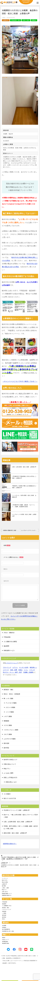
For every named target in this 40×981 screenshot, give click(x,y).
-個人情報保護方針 (6, 929)
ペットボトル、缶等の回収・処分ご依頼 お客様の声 (24, 496)
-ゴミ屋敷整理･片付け (6, 905)
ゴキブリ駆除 (8, 734)
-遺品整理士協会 (5, 943)
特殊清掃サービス (9, 650)
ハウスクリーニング (12, 663)
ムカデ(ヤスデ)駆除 (10, 739)
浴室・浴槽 (13, 670)
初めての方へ (5, 880)
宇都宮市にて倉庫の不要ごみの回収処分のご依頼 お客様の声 (24, 486)
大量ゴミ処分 (25, 20)
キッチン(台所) (23, 667)
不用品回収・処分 (15, 20)
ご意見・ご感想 (5, 887)
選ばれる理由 (5, 882)
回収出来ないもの (11, 782)
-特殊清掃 (4, 911)
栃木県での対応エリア (10, 759)
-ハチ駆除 (4, 913)
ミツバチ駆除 (10, 712)
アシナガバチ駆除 (11, 703)
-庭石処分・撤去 (5, 907)
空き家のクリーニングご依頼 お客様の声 (17, 810)
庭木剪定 (6, 748)
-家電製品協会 (5, 941)
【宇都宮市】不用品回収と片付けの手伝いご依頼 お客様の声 (24, 477)
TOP (19, 858)
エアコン (15, 667)
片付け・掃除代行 (9, 632)
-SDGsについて (5, 939)
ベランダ (32, 670)
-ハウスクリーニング (6, 909)
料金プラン (7, 768)
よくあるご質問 (8, 773)
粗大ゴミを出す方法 (10, 798)
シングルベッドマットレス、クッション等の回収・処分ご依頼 (30, 530)
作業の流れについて (10, 764)
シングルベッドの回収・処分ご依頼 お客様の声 (24, 515)
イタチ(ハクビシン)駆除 (11, 730)
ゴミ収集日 (7, 794)
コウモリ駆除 (8, 725)
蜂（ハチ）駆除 (8, 698)
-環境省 (3, 937)
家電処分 (34, 20)
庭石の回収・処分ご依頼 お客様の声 (15, 833)
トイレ (26, 670)
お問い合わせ (5, 891)
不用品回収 (7, 637)
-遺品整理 (4, 903)
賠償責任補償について (7, 893)
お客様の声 (6, 20)
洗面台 (20, 670)
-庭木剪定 (4, 917)
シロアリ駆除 (8, 716)
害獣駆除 (6, 721)
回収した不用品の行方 (10, 777)
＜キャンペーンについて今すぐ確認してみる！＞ (20, 381)
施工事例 (4, 885)
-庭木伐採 (4, 915)
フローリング (7, 667)
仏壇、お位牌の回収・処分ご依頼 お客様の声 (18, 821)
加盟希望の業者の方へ (10, 843)
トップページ (5, 878)
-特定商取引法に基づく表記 (8, 931)
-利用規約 (4, 927)
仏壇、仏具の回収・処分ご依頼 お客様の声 (24, 467)
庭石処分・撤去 (8, 689)
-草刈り (3, 919)
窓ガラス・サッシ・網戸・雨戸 (12, 672)
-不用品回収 (4, 901)
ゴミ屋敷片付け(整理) (10, 641)
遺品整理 (6, 646)
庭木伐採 (6, 743)
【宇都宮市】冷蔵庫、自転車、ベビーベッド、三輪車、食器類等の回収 (23, 505)
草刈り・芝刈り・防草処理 (12, 694)
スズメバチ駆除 (10, 707)
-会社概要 (4, 925)
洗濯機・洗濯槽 (28, 672)
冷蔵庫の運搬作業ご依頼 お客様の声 (11, 530)
